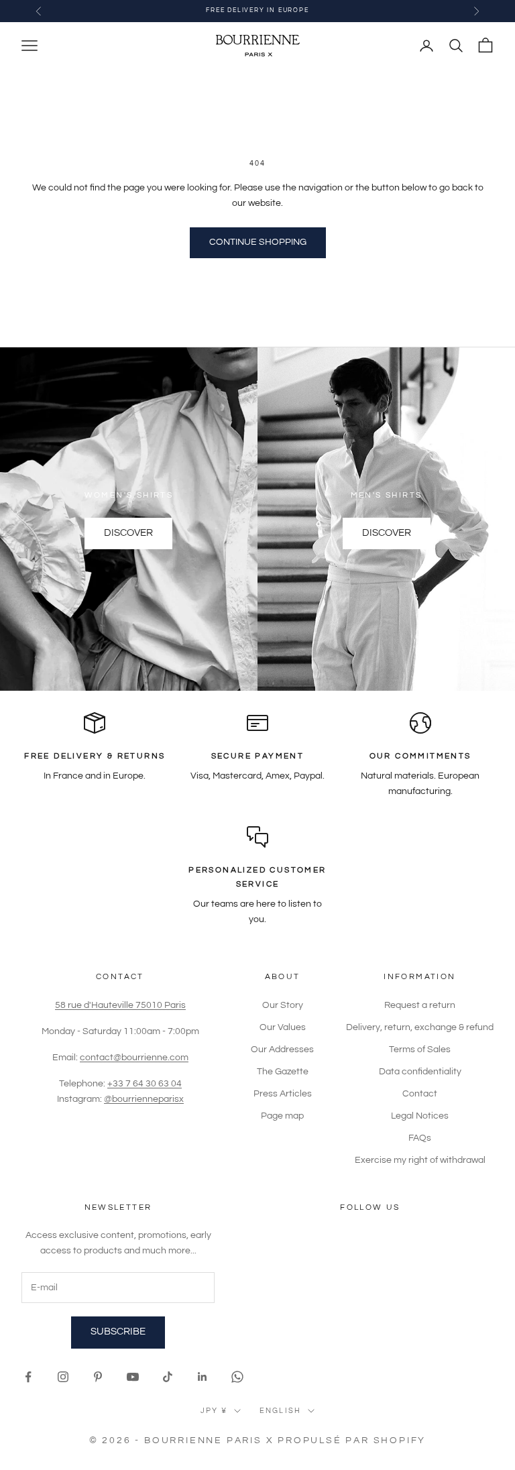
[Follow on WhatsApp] (237, 1376)
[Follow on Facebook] (28, 1376)
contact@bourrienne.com (134, 1057)
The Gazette (282, 1071)
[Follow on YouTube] (132, 1376)
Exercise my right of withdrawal (420, 1160)
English (280, 1410)
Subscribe (118, 1331)
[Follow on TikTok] (167, 1376)
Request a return (419, 1005)
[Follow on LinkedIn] (202, 1376)
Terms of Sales (420, 1049)
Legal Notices (420, 1116)
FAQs (419, 1138)
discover (386, 533)
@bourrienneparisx (144, 1099)
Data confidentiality (420, 1071)
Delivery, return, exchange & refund (420, 1027)
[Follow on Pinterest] (98, 1376)
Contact (419, 1093)
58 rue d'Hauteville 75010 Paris (120, 1005)
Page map (282, 1116)
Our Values (283, 1027)
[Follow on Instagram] (63, 1376)
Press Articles (282, 1093)
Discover (128, 533)
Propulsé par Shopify (352, 1440)
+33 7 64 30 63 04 (144, 1083)
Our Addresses (282, 1049)
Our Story (282, 1005)
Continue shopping (257, 242)
